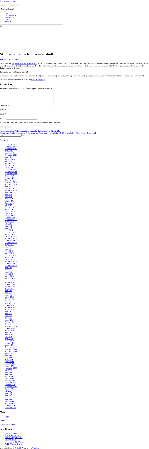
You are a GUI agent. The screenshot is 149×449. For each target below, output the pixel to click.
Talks (7, 19)
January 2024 (10, 159)
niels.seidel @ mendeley (13, 438)
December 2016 (10, 211)
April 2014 (9, 251)
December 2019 (10, 180)
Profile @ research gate (13, 444)
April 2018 (9, 199)
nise (18, 60)
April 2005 (9, 403)
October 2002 (10, 406)
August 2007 (9, 389)
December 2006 (10, 397)
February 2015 (10, 232)
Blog (6, 13)
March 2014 (9, 253)
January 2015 (10, 234)
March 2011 (9, 320)
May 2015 (8, 228)
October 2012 (10, 284)
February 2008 (10, 380)
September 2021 (11, 163)
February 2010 (10, 343)
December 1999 (10, 408)
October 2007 (10, 385)
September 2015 (11, 220)
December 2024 (10, 153)
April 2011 (9, 318)
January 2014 (10, 257)
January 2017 (10, 209)
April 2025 (9, 151)
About (2, 421)
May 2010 (8, 337)
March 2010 (9, 341)
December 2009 (10, 347)
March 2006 (9, 401)
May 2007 (8, 395)
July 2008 (8, 370)
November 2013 (11, 261)
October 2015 (10, 218)
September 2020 (11, 174)
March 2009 (9, 362)
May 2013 (8, 272)
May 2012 (8, 295)
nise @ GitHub (10, 440)
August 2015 (9, 222)
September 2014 (11, 243)
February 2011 (10, 322)
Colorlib (18, 448)
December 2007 (10, 383)
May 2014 (8, 249)
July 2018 (8, 193)
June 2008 (8, 372)
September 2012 (11, 286)
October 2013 (10, 264)
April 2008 (9, 376)
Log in (7, 417)
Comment (4, 106)
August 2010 (9, 330)
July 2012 (8, 291)
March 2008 (9, 378)
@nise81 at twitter (11, 433)
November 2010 (11, 326)
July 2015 (8, 224)
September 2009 (11, 351)
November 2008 (11, 368)
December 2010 (10, 324)
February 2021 (10, 165)
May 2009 (8, 358)
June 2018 (8, 195)
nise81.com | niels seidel (9, 5)
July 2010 (8, 332)
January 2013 (10, 278)
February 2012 (10, 299)
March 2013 (9, 276)
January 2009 (10, 366)
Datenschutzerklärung (8, 424)
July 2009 (8, 353)
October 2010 (10, 328)
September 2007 (11, 387)
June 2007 (8, 393)
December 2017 (10, 203)
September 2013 (11, 266)
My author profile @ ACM (14, 442)
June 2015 (8, 226)
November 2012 (11, 282)
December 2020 (10, 170)
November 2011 (11, 303)
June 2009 (8, 355)
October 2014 (10, 241)
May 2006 (8, 399)
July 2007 (8, 391)
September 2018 (11, 190)
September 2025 (11, 149)
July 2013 (8, 268)
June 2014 (8, 247)
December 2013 (10, 259)
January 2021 (10, 167)
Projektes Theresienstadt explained (24, 64)
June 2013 (8, 270)
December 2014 (10, 236)
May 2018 (8, 197)
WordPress (35, 448)
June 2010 (8, 335)
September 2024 (11, 155)
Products (8, 22)
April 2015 (9, 230)
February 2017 (10, 207)
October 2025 (10, 147)
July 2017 (8, 205)
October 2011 (10, 305)
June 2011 (8, 314)
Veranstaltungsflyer (38, 80)
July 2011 (8, 312)
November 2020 (11, 172)
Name (3, 110)
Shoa (22, 60)
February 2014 (10, 255)
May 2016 (8, 213)
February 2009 (10, 364)
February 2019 (10, 188)
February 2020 (10, 178)
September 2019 (11, 184)
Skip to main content (7, 1)
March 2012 (9, 297)
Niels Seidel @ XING (13, 436)
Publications (9, 17)
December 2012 (10, 280)
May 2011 (8, 316)
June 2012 (8, 293)
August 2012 (9, 289)
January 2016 (10, 215)
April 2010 (9, 339)
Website (3, 118)
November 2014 (11, 238)
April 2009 (9, 360)
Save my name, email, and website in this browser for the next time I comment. (32, 123)
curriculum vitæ (10, 15)
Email (3, 114)
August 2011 (9, 309)
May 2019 (8, 186)
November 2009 (11, 349)
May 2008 (8, 374)
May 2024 (8, 157)
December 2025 (10, 144)
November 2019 (11, 182)
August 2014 (9, 245)
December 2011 (10, 301)
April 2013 (9, 274)
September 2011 (11, 307)
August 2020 (9, 176)
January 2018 (10, 201)
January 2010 (10, 345)
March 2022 (9, 161)
